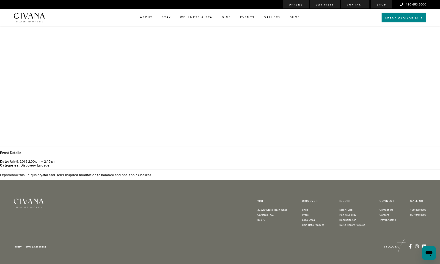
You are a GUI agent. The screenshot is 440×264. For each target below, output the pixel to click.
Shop (305, 210)
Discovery (28, 165)
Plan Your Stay (347, 215)
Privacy (18, 246)
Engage (43, 165)
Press (305, 215)
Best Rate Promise (313, 225)
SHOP (295, 17)
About (146, 17)
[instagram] (417, 246)
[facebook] (410, 246)
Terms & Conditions (35, 246)
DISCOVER (310, 200)
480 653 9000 (415, 4)
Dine (226, 17)
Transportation (347, 220)
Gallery (272, 17)
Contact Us (386, 210)
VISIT (261, 200)
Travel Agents (388, 220)
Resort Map (346, 210)
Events (247, 17)
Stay (166, 17)
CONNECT (387, 200)
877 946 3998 (418, 215)
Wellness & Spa (196, 17)
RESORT (345, 200)
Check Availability (404, 17)
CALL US (416, 200)
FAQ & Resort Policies (352, 225)
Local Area (308, 220)
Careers (384, 215)
